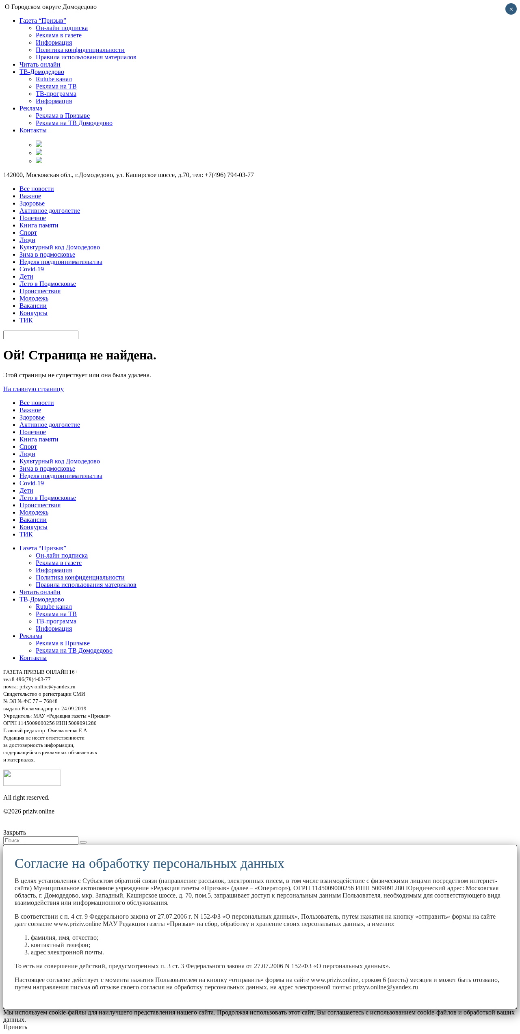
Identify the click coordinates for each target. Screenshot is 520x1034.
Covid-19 (32, 269)
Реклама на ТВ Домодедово (74, 122)
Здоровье (32, 203)
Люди (27, 239)
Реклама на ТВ (56, 86)
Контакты (33, 130)
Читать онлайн (40, 64)
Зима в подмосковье (47, 254)
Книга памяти (39, 225)
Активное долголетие (50, 210)
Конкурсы (34, 312)
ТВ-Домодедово (42, 71)
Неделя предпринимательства (61, 261)
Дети (26, 276)
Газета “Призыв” (43, 20)
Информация (54, 42)
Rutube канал (54, 79)
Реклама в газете (59, 35)
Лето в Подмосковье (48, 283)
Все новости (37, 188)
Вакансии (33, 305)
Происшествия (40, 291)
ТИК (26, 320)
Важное (30, 196)
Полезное (33, 217)
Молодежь (34, 298)
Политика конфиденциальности (80, 49)
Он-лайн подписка (62, 27)
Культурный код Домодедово (60, 247)
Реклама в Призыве (63, 115)
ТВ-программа (56, 93)
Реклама (31, 108)
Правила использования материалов (86, 57)
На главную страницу (33, 388)
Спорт (28, 232)
